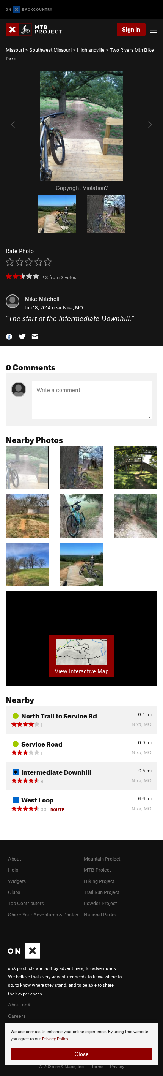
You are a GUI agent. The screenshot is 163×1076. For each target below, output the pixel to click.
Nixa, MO (73, 307)
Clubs (14, 892)
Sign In (131, 29)
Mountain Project (102, 859)
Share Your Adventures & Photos (43, 914)
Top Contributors (26, 903)
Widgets (17, 881)
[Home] (38, 29)
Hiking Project (99, 881)
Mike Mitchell (42, 298)
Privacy (117, 1066)
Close (81, 1054)
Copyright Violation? (82, 187)
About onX (19, 1005)
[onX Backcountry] (29, 9)
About (14, 859)
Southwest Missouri (50, 50)
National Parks (100, 914)
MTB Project (97, 870)
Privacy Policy (55, 1038)
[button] (9, 336)
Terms (97, 1066)
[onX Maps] (24, 957)
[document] (81, 1044)
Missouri (15, 50)
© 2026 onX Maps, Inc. (62, 1066)
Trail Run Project (101, 892)
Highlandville (91, 50)
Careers (16, 1016)
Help (13, 870)
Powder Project (100, 903)
